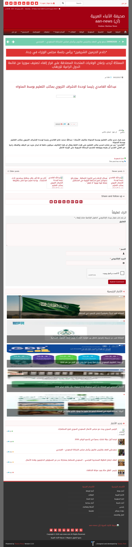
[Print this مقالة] (68, 124)
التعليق (122, 221)
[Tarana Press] (93, 543)
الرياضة (81, 32)
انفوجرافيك (36, 32)
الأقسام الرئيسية (118, 486)
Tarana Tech (122, 543)
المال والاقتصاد (119, 514)
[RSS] (7, 3)
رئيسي (121, 506)
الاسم (122, 249)
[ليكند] (24, 3)
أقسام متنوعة (59, 32)
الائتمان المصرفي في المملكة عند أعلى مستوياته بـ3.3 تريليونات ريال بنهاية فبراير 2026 (89, 387)
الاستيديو (25, 32)
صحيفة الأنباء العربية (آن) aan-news (107, 19)
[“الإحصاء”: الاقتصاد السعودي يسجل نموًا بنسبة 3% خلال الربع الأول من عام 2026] (66, 356)
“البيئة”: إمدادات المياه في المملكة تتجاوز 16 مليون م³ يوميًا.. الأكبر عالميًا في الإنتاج (90, 411)
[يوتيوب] (20, 3)
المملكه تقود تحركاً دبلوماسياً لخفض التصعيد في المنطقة (101, 313)
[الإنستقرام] (28, 3)
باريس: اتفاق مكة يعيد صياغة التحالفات (101, 470)
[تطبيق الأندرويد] (32, 3)
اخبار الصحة (90, 499)
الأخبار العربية (119, 495)
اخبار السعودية (119, 158)
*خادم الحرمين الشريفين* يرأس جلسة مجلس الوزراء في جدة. (66, 52)
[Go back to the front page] (104, 525)
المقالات (73, 32)
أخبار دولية (120, 491)
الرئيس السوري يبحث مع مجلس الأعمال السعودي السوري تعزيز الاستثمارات (87, 429)
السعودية (91, 32)
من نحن (124, 3)
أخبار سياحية (89, 503)
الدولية (118, 32)
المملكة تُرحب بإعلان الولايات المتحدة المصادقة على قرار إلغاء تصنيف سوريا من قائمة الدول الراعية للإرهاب (66, 65)
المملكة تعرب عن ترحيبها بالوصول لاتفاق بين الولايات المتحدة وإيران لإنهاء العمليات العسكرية (87, 338)
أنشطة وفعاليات (88, 506)
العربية (109, 32)
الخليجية (100, 32)
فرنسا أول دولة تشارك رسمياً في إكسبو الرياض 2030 (96, 439)
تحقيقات (46, 32)
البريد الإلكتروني (118, 259)
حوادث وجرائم (119, 510)
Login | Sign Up (47, 3)
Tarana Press (19, 543)
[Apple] (36, 3)
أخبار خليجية (120, 503)
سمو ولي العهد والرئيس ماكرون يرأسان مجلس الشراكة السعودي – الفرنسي (71, 42)
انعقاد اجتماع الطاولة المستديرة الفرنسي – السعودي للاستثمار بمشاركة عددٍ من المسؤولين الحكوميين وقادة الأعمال (71, 460)
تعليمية (91, 510)
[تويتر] (11, 3)
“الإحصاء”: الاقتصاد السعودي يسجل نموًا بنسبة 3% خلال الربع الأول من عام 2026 (92, 362)
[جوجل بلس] (15, 3)
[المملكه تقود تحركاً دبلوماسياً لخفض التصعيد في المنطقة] (66, 307)
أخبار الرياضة (90, 491)
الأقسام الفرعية (88, 486)
